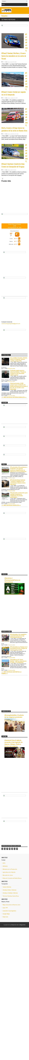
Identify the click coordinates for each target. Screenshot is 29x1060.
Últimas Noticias (8, 19)
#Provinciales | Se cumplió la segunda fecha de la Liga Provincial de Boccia (18, 636)
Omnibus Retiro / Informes (9, 890)
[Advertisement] (14, 196)
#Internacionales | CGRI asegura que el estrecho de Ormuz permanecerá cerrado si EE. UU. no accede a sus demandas (19, 386)
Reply (4, 61)
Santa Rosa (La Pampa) (14, 224)
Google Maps (6, 913)
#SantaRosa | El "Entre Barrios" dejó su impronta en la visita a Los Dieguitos (18, 661)
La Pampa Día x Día (14, 924)
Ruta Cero (5, 916)
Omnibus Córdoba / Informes (10, 893)
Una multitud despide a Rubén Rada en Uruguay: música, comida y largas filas (18, 359)
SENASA (5, 866)
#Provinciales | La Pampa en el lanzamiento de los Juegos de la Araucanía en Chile (18, 648)
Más (14, 368)
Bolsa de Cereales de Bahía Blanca (12, 878)
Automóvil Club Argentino (9, 910)
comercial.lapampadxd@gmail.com (10, 323)
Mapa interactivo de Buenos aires (11, 904)
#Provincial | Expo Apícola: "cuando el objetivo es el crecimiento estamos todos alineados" (17, 482)
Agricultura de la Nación (9, 872)
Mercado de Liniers (8, 875)
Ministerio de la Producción (10, 869)
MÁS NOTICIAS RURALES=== (12, 505)
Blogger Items (22, 924)
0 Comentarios (10, 368)
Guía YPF (5, 907)
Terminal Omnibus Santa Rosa (11, 896)
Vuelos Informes (7, 887)
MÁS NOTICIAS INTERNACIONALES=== (15, 397)
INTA (4, 863)
